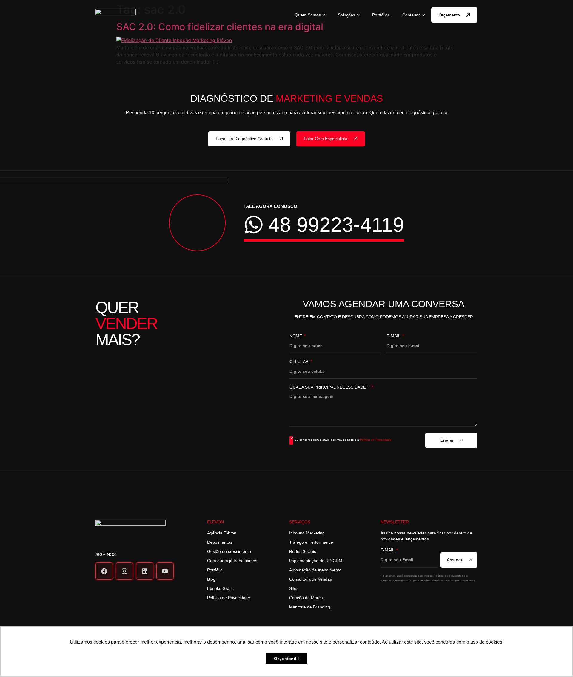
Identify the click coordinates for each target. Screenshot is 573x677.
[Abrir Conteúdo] (423, 15)
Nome (296, 336)
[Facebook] (104, 571)
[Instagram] (124, 571)
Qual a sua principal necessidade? (330, 387)
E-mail (393, 336)
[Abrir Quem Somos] (323, 15)
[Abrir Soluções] (358, 15)
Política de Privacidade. (376, 439)
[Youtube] (165, 571)
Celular (299, 361)
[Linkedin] (144, 571)
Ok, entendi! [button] (286, 658)
